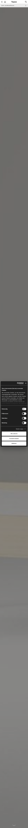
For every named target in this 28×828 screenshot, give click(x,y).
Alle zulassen (14, 433)
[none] (14, 825)
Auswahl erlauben (14, 438)
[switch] (24, 413)
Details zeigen (19, 429)
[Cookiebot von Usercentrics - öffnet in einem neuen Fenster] (18, 383)
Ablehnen (14, 443)
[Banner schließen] (25, 383)
